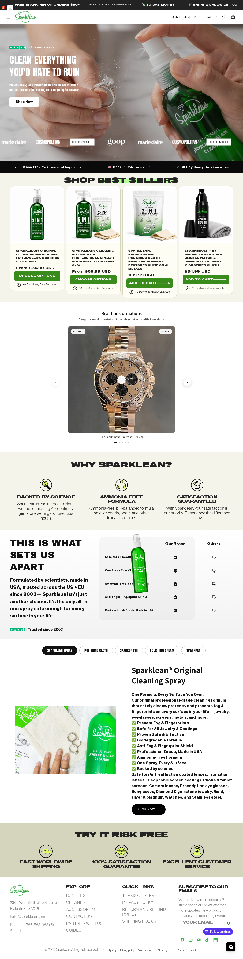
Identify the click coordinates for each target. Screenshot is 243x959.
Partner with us (84, 923)
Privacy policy (127, 950)
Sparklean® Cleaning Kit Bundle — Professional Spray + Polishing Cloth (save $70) (93, 258)
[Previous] (56, 382)
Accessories (80, 909)
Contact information (188, 950)
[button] (8, 16)
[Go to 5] (128, 442)
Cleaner (75, 902)
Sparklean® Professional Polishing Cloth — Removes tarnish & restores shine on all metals (150, 260)
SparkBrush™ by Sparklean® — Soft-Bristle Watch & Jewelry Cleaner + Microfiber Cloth (203, 258)
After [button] (165, 331)
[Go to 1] (115, 442)
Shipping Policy (139, 921)
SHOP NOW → (148, 809)
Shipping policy (166, 950)
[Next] (187, 382)
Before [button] (78, 331)
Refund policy (109, 950)
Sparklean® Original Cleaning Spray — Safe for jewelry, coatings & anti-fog (38, 256)
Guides (73, 930)
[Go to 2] (119, 442)
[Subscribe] (228, 923)
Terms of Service (141, 895)
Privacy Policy (138, 902)
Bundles (75, 895)
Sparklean (63, 949)
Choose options (37, 276)
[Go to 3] (122, 442)
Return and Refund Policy (144, 912)
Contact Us (79, 916)
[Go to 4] (125, 442)
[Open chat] (230, 946)
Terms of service (146, 950)
